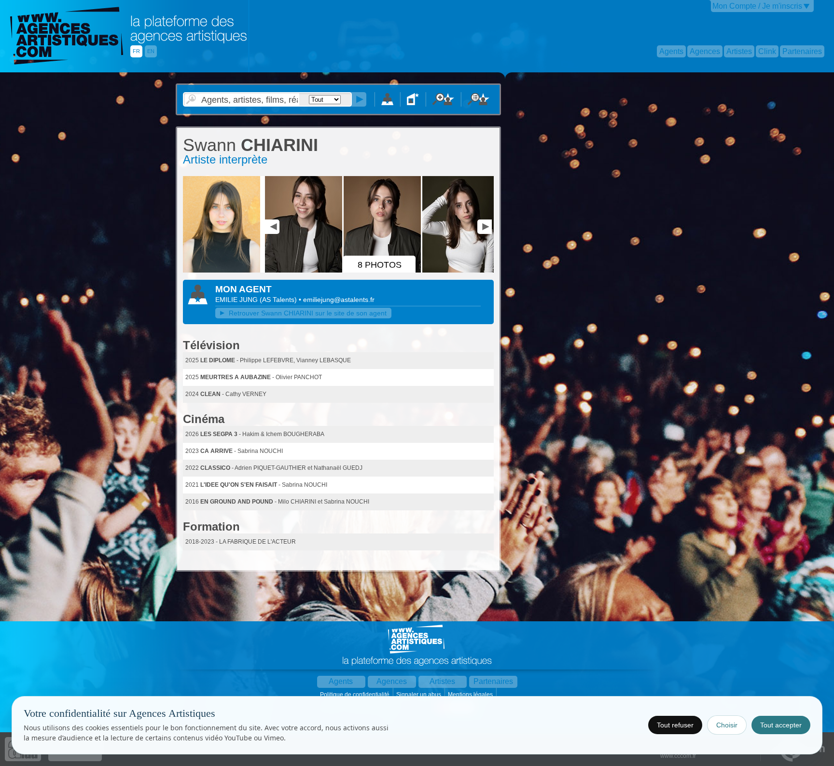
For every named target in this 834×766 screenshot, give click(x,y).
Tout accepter (781, 725)
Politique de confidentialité (355, 694)
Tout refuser (675, 725)
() (279, 299)
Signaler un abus (419, 694)
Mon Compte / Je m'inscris (757, 6)
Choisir (726, 725)
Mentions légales (471, 694)
